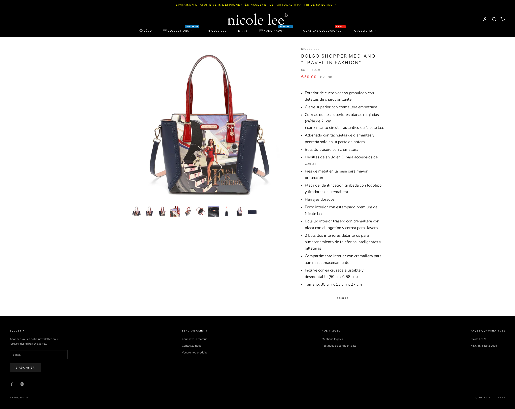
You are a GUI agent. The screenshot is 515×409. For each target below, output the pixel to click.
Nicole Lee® (478, 339)
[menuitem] (147, 31)
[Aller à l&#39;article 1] (136, 211)
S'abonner (25, 368)
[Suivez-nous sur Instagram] (22, 384)
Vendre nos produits (194, 352)
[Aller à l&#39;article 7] (213, 211)
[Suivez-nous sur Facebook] (12, 384)
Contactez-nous (191, 346)
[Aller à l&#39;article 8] (226, 211)
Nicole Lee (310, 48)
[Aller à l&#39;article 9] (239, 211)
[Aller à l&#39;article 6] (200, 211)
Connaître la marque (194, 339)
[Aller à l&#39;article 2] (149, 211)
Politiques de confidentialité (339, 346)
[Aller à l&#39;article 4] (175, 211)
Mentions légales (332, 339)
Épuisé (342, 298)
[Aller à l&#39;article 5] (188, 211)
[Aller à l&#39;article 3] (162, 211)
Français (17, 397)
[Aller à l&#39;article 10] (252, 211)
